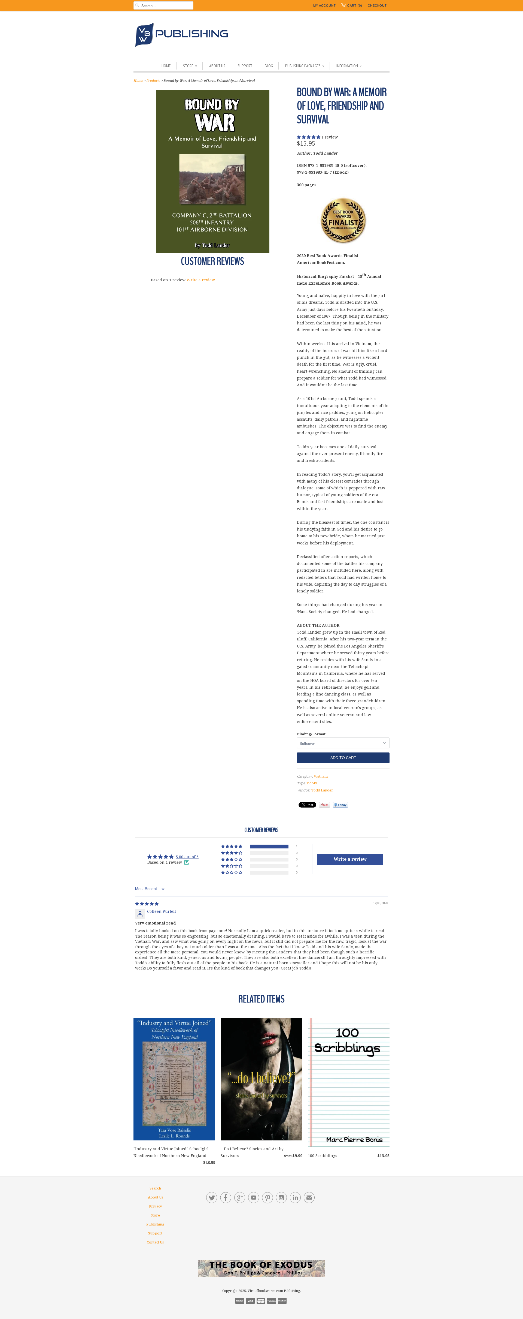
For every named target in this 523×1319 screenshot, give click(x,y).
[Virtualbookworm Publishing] (261, 36)
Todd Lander (322, 790)
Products (153, 81)
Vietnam (321, 776)
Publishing (155, 1224)
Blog (269, 65)
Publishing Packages (304, 65)
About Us (217, 65)
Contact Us (155, 1242)
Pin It (324, 805)
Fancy (340, 805)
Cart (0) (354, 5)
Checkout (377, 5)
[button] (309, 137)
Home (166, 65)
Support (245, 65)
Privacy (155, 1206)
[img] (147, 904)
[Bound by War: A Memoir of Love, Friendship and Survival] (212, 252)
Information (348, 65)
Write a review (201, 280)
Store (190, 65)
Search (155, 1188)
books (312, 783)
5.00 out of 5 (187, 857)
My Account (324, 5)
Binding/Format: (312, 734)
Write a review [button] (350, 859)
